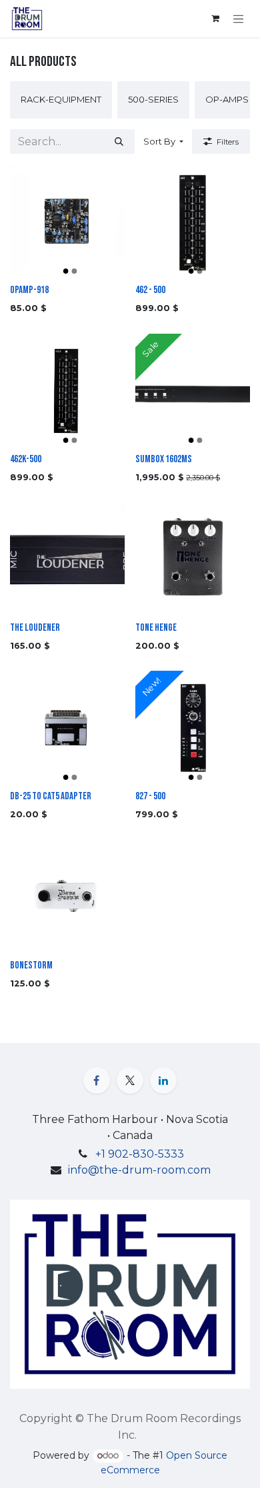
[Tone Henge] (192, 559)
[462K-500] (67, 391)
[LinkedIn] (163, 1080)
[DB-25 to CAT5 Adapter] (67, 728)
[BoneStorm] (67, 897)
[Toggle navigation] (239, 19)
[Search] (119, 142)
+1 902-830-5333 (139, 1154)
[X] (130, 1080)
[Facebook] (96, 1080)
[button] (163, 142)
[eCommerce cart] (215, 18)
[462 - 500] (192, 222)
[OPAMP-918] (67, 222)
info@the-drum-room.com (139, 1170)
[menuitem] (61, 100)
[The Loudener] (67, 559)
